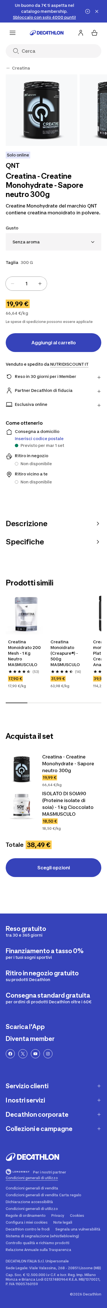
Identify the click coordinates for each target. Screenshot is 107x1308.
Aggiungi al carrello (53, 342)
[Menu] (12, 33)
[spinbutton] (26, 283)
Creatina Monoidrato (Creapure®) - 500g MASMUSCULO (65, 653)
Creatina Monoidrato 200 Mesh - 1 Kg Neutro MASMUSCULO (24, 653)
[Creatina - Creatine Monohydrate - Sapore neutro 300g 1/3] (41, 110)
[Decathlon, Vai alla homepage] (47, 32)
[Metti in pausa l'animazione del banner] (87, 11)
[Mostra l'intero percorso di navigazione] (8, 68)
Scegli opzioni (53, 867)
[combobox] (53, 242)
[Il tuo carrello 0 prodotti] (94, 33)
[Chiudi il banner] (96, 11)
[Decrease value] (12, 283)
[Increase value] (40, 283)
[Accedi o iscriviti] (81, 33)
